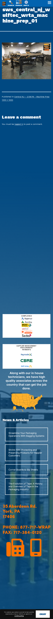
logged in (19, 124)
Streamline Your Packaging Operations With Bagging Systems (26, 434)
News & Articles (16, 420)
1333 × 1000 (7, 100)
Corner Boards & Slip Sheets (23, 469)
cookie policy (19, 616)
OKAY (42, 614)
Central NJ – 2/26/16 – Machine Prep (31, 97)
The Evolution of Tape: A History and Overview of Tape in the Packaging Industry (25, 486)
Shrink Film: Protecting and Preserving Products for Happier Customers (25, 453)
